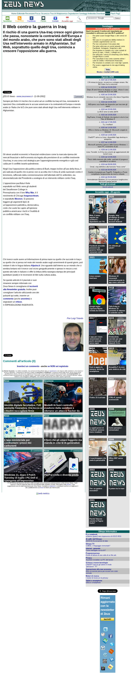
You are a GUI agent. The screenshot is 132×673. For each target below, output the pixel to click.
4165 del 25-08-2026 (108, 95)
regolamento (53, 371)
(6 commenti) (37, 416)
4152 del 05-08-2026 (108, 177)
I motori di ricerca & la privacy (97, 578)
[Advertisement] (22, 72)
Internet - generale (93, 548)
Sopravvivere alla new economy (98, 569)
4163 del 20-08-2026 (108, 109)
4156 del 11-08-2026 (108, 150)
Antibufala (92, 13)
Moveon (19, 199)
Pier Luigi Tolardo (75, 318)
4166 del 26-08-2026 (108, 87)
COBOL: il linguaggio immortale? (98, 546)
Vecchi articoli (107, 187)
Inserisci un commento (28, 366)
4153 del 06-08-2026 (108, 170)
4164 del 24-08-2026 (108, 102)
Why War (29, 192)
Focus (37, 13)
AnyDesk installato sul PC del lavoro (99, 560)
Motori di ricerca (92, 576)
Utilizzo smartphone (93, 583)
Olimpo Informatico (107, 531)
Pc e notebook (91, 534)
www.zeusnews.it (24, 96)
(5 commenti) (37, 451)
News (107, 13)
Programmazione (93, 553)
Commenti (78, 97)
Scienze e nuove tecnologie (97, 563)
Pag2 (118, 13)
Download (100, 13)
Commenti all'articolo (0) (19, 361)
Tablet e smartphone (94, 581)
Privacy (89, 558)
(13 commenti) (75, 381)
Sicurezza (45, 13)
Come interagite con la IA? (96, 550)
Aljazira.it (35, 265)
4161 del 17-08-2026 (108, 122)
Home (13, 13)
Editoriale (21, 13)
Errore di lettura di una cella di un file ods (101, 555)
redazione (52, 486)
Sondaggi (83, 13)
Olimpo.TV (90, 544)
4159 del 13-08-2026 (108, 135)
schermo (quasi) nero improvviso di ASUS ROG (103, 536)
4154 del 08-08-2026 (108, 164)
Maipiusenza (62, 13)
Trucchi (53, 13)
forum (42, 487)
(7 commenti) (37, 381)
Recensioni (30, 13)
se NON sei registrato (58, 366)
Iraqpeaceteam (31, 196)
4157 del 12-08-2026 (108, 142)
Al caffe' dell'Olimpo (94, 539)
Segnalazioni (73, 13)
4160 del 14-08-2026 (108, 127)
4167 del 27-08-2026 (108, 80)
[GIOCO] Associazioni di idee (97, 541)
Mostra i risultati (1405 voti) (107, 72)
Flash (113, 13)
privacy (69, 484)
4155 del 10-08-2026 (108, 157)
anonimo (25, 299)
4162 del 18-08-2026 (108, 115)
